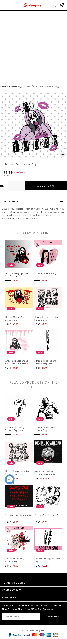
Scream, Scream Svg (45, 273)
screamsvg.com (37, 631)
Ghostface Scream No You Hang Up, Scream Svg (17, 363)
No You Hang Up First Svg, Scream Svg (16, 275)
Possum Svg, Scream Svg (47, 515)
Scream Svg (15, 86)
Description (10, 201)
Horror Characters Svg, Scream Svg (46, 318)
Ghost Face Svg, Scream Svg (47, 560)
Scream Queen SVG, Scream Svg (45, 429)
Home (3, 86)
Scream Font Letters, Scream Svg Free (45, 362)
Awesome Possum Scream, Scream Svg (45, 473)
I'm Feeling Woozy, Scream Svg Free (15, 429)
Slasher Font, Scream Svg (18, 515)
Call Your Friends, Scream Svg (14, 560)
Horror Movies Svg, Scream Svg (15, 318)
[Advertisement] (33, 46)
